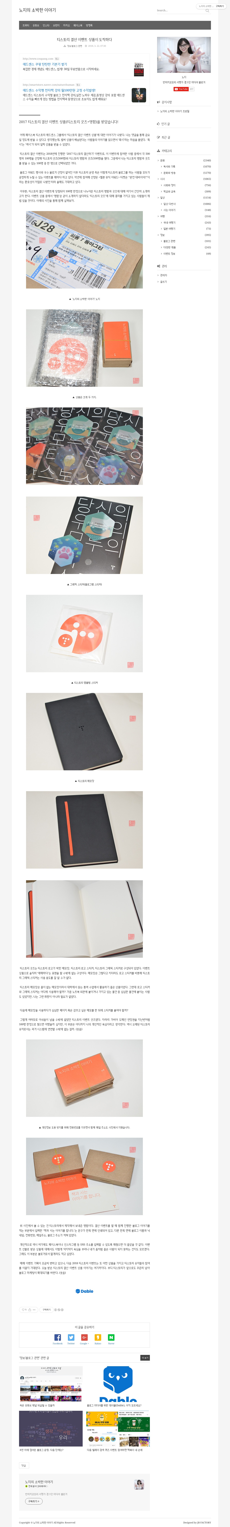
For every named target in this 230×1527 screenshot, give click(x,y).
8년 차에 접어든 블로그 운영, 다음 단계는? (41, 1450)
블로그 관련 (169, 241)
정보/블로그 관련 (74, 45)
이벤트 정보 (169, 253)
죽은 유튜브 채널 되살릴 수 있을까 (37, 1405)
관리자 (163, 275)
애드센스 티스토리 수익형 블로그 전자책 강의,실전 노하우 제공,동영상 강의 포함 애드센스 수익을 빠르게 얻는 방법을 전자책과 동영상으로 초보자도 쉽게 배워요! (74, 97)
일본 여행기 (169, 228)
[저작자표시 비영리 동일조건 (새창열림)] (59, 1309)
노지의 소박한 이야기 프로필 (174, 111)
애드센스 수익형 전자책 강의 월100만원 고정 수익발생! (59, 90)
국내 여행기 (169, 222)
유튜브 (36, 25)
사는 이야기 (169, 210)
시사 (162, 179)
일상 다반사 (169, 204)
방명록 (89, 25)
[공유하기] (29, 1310)
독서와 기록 (169, 166)
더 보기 (145, 1357)
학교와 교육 (169, 191)
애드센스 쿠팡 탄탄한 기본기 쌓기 (45, 64)
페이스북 (77, 25)
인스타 (46, 25)
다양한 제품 (169, 247)
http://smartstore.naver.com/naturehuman (48, 84)
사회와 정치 (169, 185)
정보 (162, 235)
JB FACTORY (204, 1522)
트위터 (26, 25)
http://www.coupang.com (38, 58)
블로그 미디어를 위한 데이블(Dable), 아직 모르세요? (114, 1405)
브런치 (56, 25)
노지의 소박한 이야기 (37, 10)
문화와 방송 (169, 172)
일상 (162, 197)
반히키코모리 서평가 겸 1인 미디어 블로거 (46, 1494)
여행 (162, 216)
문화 (162, 160)
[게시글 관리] (34, 1310)
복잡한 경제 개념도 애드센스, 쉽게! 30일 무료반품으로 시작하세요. (61, 69)
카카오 (66, 25)
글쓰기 (163, 281)
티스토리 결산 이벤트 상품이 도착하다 (84, 39)
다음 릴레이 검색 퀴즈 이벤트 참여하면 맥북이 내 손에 (114, 1450)
